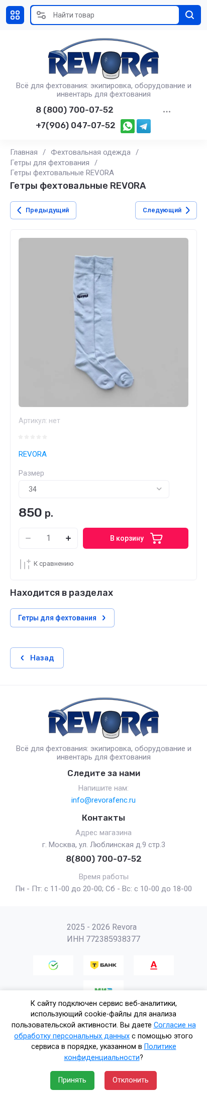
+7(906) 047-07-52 (76, 125)
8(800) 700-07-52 (104, 859)
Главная (24, 152)
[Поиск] (190, 15)
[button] (15, 15)
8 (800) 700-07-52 (75, 110)
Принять (72, 1080)
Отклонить (131, 1080)
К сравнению (54, 563)
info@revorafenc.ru (103, 800)
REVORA (33, 454)
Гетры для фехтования (49, 162)
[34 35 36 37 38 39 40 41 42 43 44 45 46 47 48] (94, 489)
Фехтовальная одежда (91, 152)
